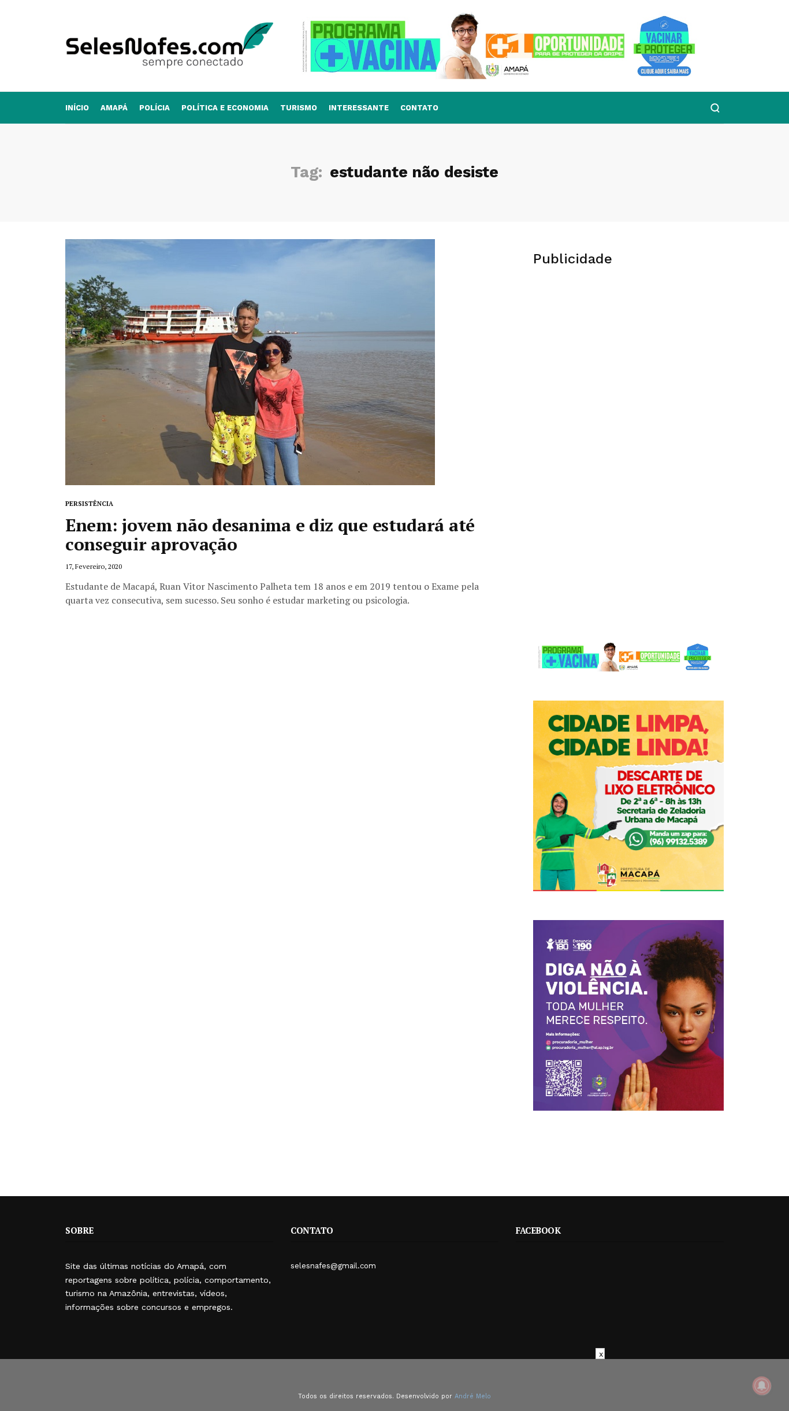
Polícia (154, 107)
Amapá (114, 107)
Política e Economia (225, 107)
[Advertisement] (628, 367)
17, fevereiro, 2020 (93, 566)
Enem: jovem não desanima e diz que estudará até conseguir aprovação (270, 534)
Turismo (298, 107)
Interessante (359, 107)
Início (77, 107)
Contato (419, 107)
